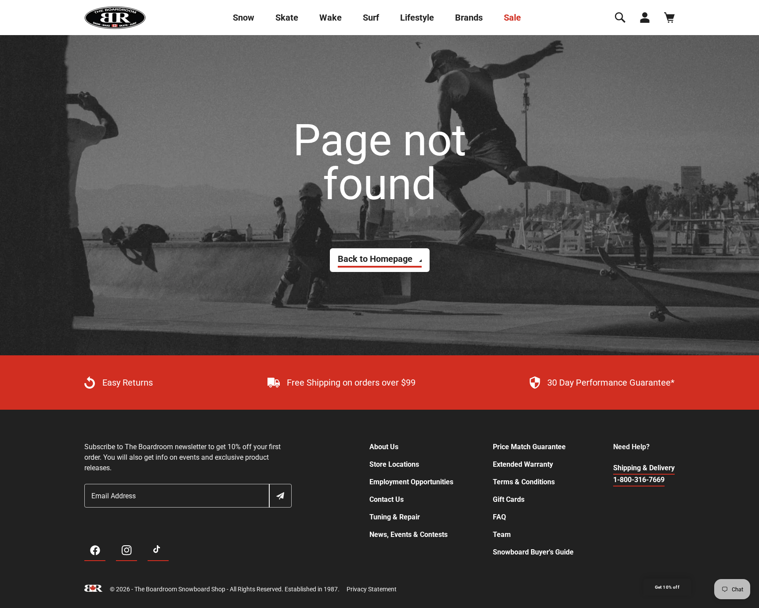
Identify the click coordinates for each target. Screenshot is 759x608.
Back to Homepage (375, 259)
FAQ (499, 517)
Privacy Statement (372, 589)
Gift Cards (508, 499)
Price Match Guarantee (529, 447)
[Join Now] (280, 496)
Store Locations (394, 464)
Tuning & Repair (394, 517)
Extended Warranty (523, 464)
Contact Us (386, 499)
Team (502, 534)
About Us (383, 447)
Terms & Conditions (524, 482)
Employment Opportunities (411, 482)
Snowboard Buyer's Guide (533, 552)
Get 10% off (667, 587)
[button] (620, 17)
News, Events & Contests (408, 534)
